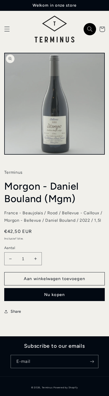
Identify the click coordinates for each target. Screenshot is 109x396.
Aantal (9, 248)
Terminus (47, 387)
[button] (7, 29)
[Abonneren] (92, 361)
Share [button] (16, 311)
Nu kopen (54, 294)
